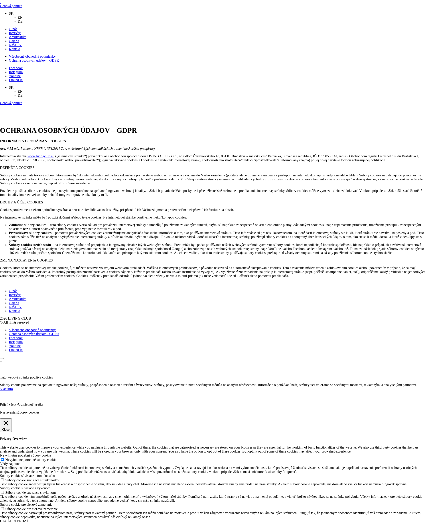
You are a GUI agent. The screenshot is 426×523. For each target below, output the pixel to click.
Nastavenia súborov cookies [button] (19, 412)
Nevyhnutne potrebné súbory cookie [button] (25, 455)
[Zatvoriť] (2, 358)
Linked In (16, 80)
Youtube (15, 76)
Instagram (16, 72)
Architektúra (17, 37)
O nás (13, 29)
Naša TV (15, 45)
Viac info (6, 389)
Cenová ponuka (11, 6)
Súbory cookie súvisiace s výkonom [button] (25, 488)
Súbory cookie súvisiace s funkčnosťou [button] (27, 476)
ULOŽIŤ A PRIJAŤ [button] (14, 521)
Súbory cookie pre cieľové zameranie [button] (26, 504)
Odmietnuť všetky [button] (30, 404)
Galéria (14, 41)
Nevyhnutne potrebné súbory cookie (30, 460)
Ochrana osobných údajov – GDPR (34, 60)
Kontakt (14, 49)
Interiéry (15, 33)
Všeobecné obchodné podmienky (32, 56)
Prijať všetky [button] (9, 404)
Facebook (16, 68)
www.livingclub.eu (41, 156)
